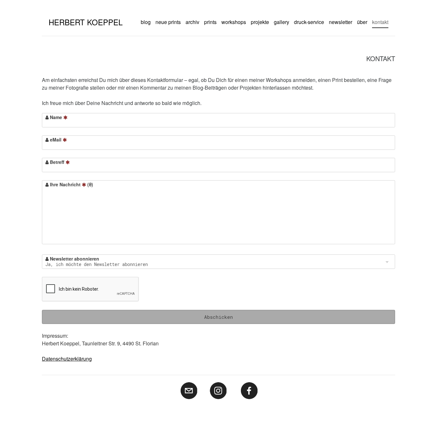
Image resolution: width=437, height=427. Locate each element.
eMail (56, 139)
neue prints (168, 22)
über (362, 22)
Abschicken (218, 317)
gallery (281, 22)
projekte (260, 22)
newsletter (340, 22)
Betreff (57, 162)
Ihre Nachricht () (71, 184)
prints (210, 22)
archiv (192, 22)
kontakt (380, 22)
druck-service (309, 22)
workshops (233, 22)
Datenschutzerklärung (67, 358)
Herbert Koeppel (86, 22)
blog (146, 22)
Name (56, 117)
